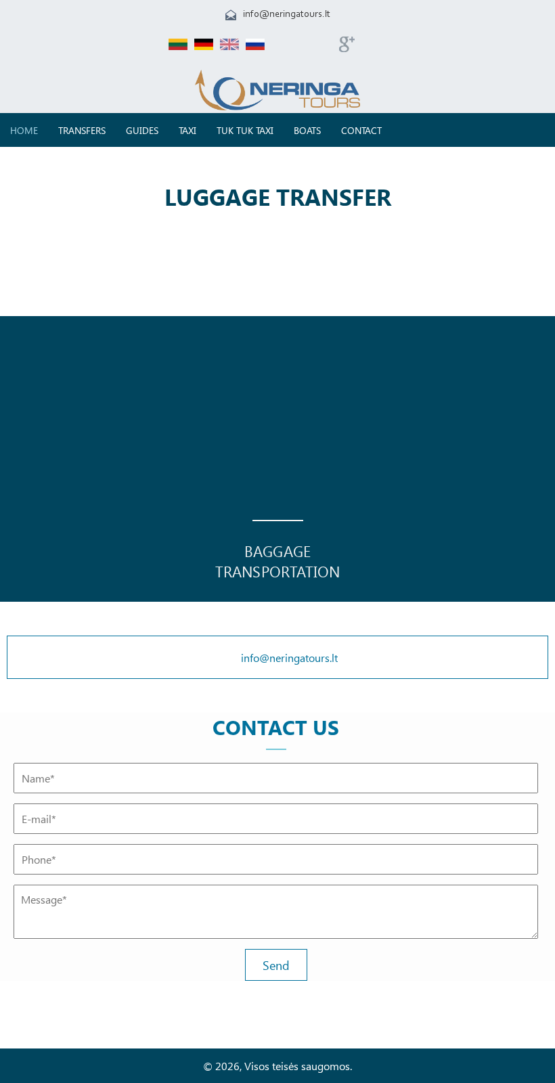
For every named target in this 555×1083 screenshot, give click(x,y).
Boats (307, 130)
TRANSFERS (82, 130)
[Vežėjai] (277, 106)
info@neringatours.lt (286, 14)
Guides (142, 130)
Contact (361, 130)
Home (24, 130)
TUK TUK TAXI (245, 130)
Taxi (187, 130)
